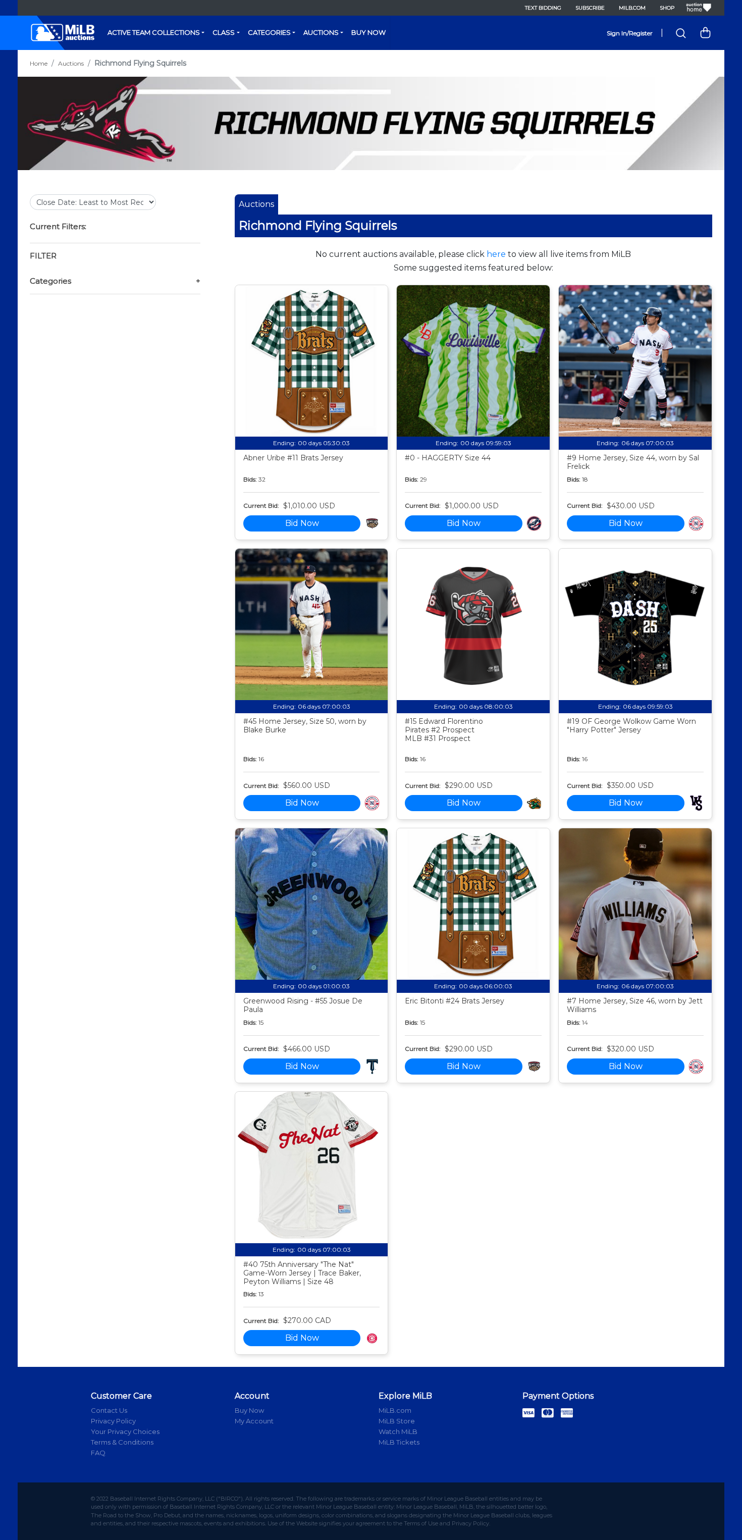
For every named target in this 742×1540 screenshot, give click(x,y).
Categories (269, 32)
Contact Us (109, 1410)
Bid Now (302, 523)
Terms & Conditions (122, 1442)
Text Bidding (543, 8)
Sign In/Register (630, 33)
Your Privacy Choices (125, 1431)
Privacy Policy (113, 1421)
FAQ (98, 1453)
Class (224, 32)
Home (38, 63)
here (496, 254)
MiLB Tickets (399, 1442)
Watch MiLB (398, 1431)
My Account (254, 1421)
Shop (667, 8)
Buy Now (368, 32)
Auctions (321, 32)
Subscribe (590, 8)
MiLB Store (397, 1421)
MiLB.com (632, 8)
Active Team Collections (154, 32)
